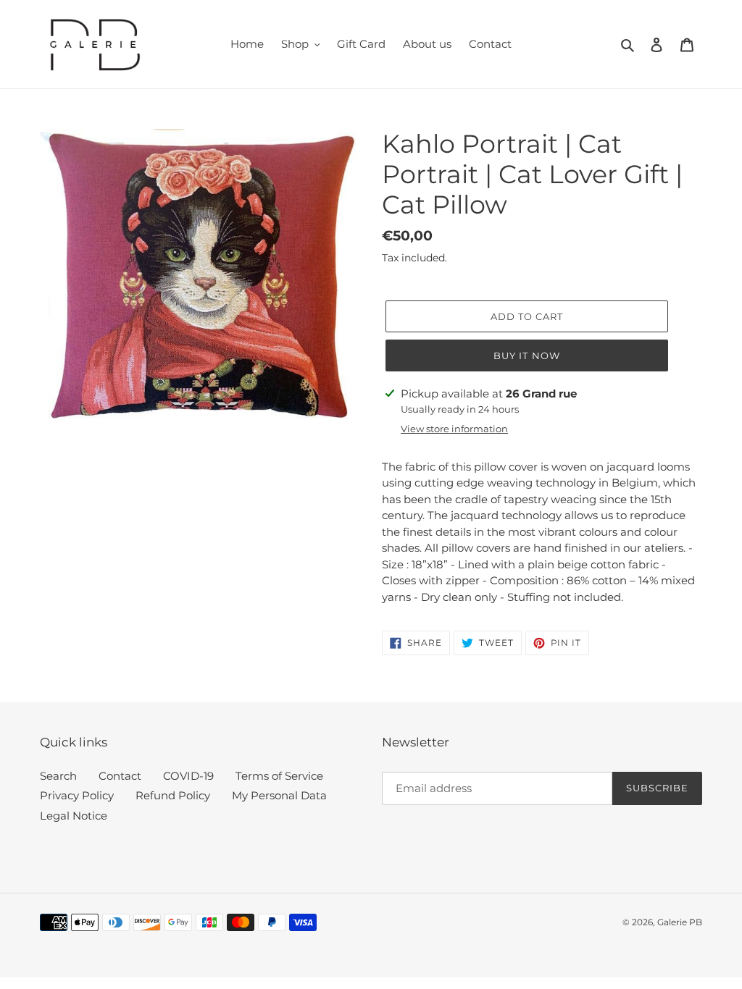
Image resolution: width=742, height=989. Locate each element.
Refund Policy (173, 795)
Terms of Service (279, 776)
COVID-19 (188, 776)
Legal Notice (73, 815)
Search (58, 776)
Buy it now (526, 355)
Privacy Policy (77, 795)
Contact (120, 776)
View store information (454, 428)
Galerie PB (679, 922)
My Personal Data (279, 795)
